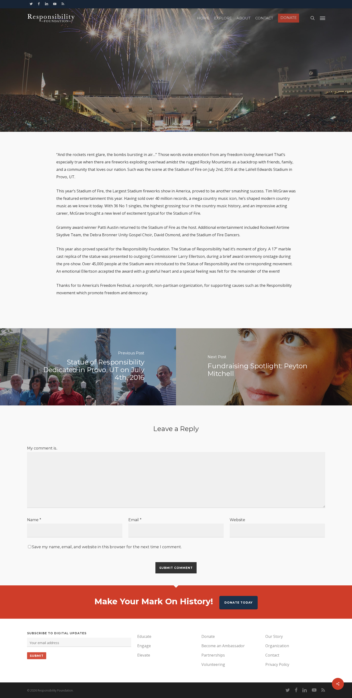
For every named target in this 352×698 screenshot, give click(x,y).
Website (237, 520)
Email (135, 520)
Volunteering (213, 664)
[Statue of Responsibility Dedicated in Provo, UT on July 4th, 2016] (88, 366)
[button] (322, 18)
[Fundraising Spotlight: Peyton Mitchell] (264, 366)
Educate (144, 636)
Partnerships (213, 655)
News (176, 85)
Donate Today (238, 602)
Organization (277, 645)
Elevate (143, 655)
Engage (144, 645)
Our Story (274, 636)
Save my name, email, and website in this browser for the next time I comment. (107, 547)
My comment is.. (42, 448)
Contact (272, 655)
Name (34, 520)
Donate (208, 636)
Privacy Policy (277, 664)
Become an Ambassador (223, 645)
